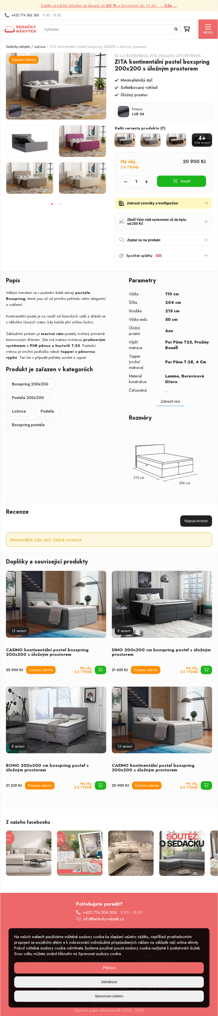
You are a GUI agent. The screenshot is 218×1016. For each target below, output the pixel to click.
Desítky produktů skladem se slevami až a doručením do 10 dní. (109, 5)
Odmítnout (109, 982)
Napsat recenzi (196, 521)
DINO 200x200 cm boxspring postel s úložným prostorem (161, 652)
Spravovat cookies (109, 996)
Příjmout (109, 968)
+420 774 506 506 (25, 15)
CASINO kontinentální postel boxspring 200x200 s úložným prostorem (47, 652)
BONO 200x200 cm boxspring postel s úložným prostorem (47, 767)
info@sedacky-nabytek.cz (103, 919)
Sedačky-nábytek (18, 46)
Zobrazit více (170, 402)
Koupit (185, 181)
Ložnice (39, 46)
